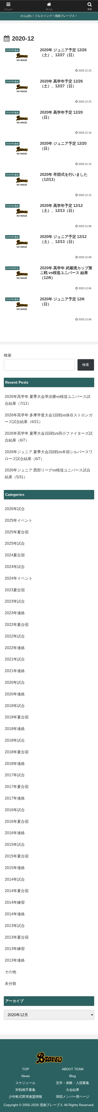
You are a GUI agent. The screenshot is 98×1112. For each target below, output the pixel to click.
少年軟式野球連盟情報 (25, 1096)
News (25, 1076)
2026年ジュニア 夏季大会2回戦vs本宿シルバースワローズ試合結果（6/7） (49, 455)
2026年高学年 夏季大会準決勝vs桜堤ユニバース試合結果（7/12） (47, 400)
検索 (7, 355)
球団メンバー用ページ (72, 1096)
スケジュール (25, 1083)
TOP (25, 1069)
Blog (72, 1076)
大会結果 (72, 1090)
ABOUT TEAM (72, 1069)
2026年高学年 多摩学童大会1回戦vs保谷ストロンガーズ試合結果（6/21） (49, 418)
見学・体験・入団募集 (72, 1083)
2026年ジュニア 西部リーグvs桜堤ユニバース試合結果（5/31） (47, 473)
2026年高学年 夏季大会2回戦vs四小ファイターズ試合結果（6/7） (49, 436)
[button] (88, 774)
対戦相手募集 (25, 1090)
